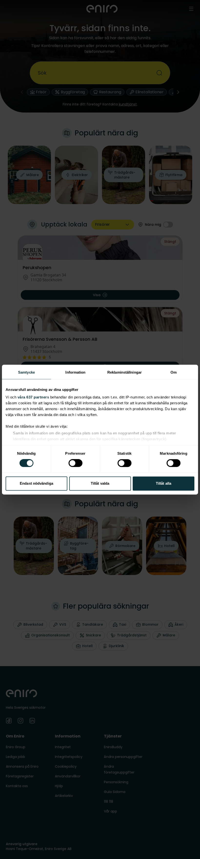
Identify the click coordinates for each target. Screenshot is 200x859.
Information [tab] (75, 372)
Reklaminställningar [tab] (124, 372)
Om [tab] (173, 372)
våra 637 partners (33, 397)
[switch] (75, 463)
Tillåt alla (163, 483)
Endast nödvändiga (36, 483)
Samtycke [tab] (26, 372)
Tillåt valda (100, 483)
